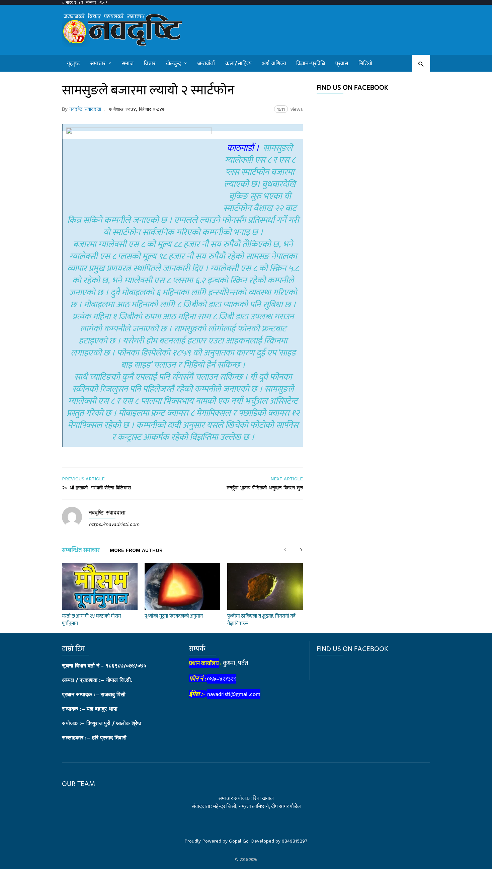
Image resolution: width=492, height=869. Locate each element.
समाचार (97, 63)
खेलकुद (173, 63)
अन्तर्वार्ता (206, 63)
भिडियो (365, 63)
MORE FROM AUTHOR (136, 550)
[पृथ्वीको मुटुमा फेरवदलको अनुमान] (182, 586)
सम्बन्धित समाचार (81, 551)
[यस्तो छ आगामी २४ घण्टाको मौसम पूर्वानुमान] (100, 586)
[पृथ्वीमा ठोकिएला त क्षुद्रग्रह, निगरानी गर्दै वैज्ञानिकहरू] (265, 586)
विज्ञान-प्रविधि (310, 63)
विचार (149, 63)
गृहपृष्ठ (73, 63)
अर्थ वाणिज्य (274, 63)
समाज (127, 63)
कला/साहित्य (238, 63)
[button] (421, 64)
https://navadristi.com (114, 524)
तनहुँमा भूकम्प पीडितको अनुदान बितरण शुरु (265, 488)
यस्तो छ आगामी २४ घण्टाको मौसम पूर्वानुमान (91, 620)
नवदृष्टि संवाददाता (85, 109)
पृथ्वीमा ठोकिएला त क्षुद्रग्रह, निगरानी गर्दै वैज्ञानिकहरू (261, 620)
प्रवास (341, 63)
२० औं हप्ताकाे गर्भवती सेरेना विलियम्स (96, 488)
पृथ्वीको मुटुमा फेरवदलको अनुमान (174, 616)
